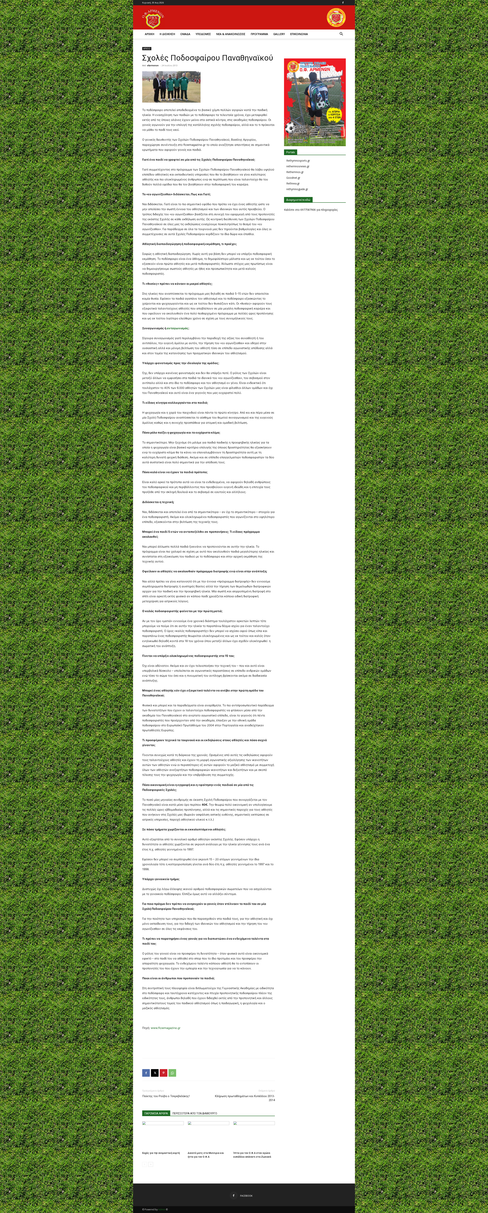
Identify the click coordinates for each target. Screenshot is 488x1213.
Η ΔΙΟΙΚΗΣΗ (167, 34)
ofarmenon (153, 65)
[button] (341, 34)
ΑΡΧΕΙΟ (146, 48)
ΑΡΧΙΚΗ (149, 34)
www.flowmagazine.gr (166, 1028)
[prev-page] (144, 1164)
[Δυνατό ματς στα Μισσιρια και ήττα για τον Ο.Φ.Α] (208, 1135)
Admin (161, 1209)
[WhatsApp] (172, 1073)
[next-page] (150, 1164)
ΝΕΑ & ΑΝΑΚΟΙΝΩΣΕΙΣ (230, 34)
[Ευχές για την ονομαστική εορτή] (163, 1135)
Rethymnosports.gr (298, 160)
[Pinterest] (163, 1073)
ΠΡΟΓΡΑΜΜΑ (259, 34)
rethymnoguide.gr (297, 189)
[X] (155, 1073)
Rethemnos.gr (295, 172)
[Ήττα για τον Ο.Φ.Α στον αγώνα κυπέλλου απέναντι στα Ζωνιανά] (254, 1135)
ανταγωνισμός (177, 328)
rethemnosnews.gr (297, 166)
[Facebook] (343, 2)
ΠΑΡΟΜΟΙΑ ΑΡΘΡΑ (156, 1113)
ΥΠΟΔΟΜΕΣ (203, 34)
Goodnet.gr (293, 177)
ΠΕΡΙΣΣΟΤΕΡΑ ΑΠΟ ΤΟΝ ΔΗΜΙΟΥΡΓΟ (195, 1113)
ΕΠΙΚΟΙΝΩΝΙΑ (299, 34)
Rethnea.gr (293, 183)
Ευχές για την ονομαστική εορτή (161, 1153)
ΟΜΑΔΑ (185, 34)
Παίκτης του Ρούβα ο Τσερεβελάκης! (166, 1096)
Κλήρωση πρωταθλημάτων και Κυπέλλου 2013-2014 (245, 1098)
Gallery (279, 34)
